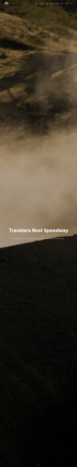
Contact (67, 3)
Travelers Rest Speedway (38, 230)
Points (57, 3)
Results (52, 3)
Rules (47, 3)
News (62, 3)
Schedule (41, 3)
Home (35, 3)
